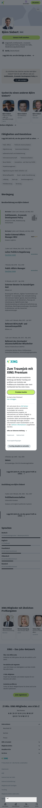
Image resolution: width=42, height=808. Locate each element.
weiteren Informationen (18, 425)
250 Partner (24, 406)
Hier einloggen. (11, 399)
